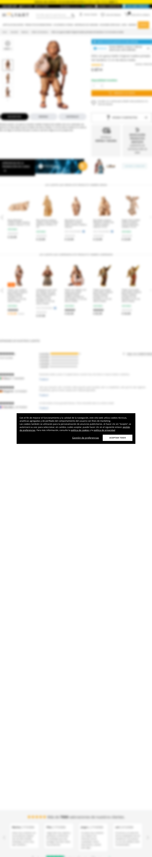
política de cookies (80, 430)
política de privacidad (104, 430)
